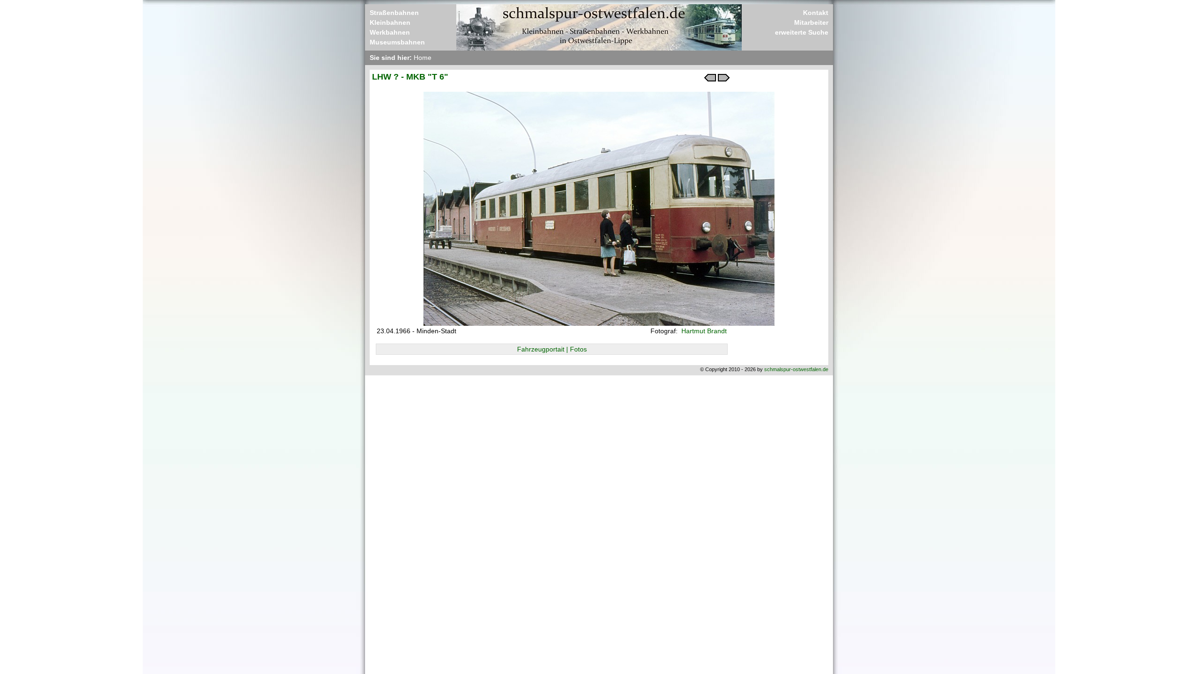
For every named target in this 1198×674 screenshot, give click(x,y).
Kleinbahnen (390, 22)
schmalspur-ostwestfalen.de (796, 369)
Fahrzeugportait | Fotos (552, 349)
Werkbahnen (390, 32)
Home (422, 57)
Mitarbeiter (811, 22)
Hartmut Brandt (703, 331)
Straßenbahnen (394, 12)
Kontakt (815, 12)
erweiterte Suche (801, 32)
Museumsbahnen (397, 42)
